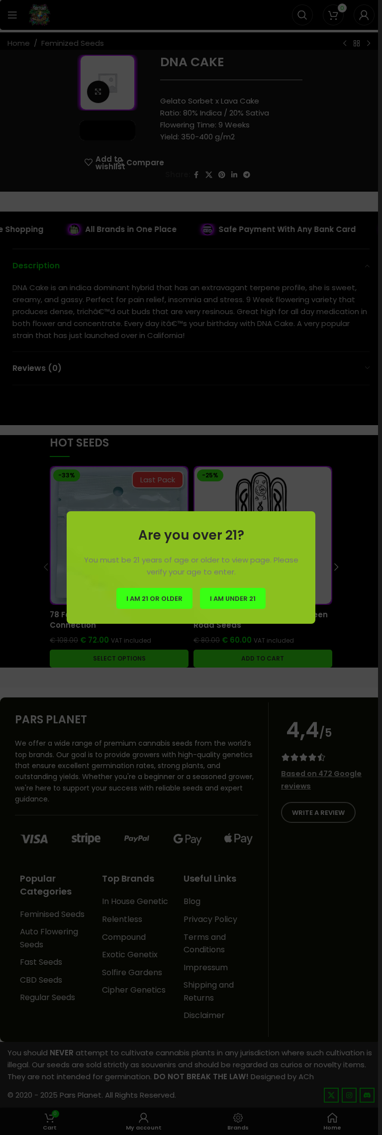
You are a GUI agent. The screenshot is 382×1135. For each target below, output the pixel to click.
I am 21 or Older (154, 598)
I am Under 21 (233, 598)
